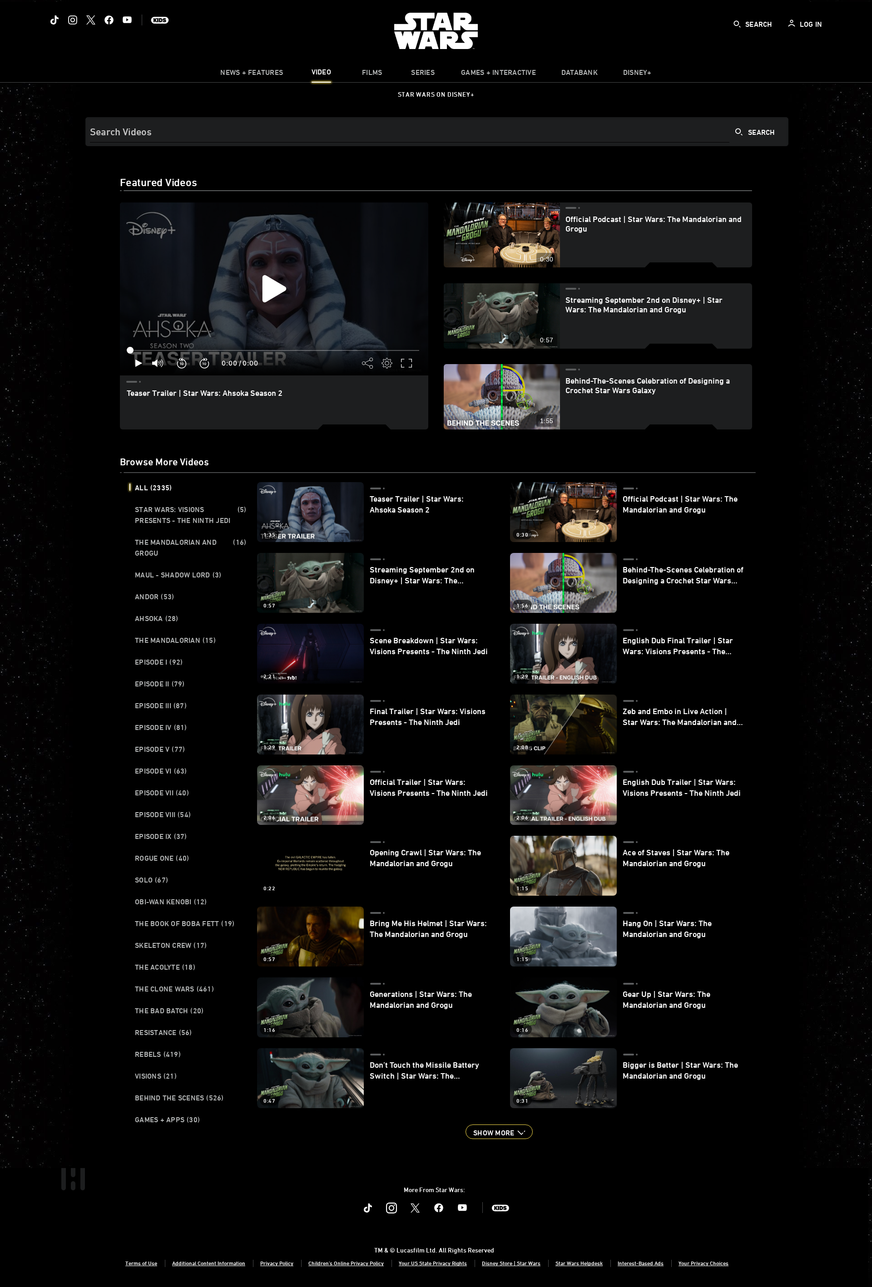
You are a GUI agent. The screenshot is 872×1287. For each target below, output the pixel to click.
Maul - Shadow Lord (178, 575)
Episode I (159, 662)
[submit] (737, 24)
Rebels (158, 1054)
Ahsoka (156, 618)
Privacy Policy (276, 1263)
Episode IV (161, 727)
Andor (154, 596)
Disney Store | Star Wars (511, 1263)
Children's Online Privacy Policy (346, 1263)
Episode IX (161, 836)
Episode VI (161, 771)
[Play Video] (274, 289)
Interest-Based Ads (641, 1263)
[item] (252, 74)
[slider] (274, 350)
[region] (274, 289)
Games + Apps (167, 1119)
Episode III (161, 705)
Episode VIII (163, 814)
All (153, 487)
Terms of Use (141, 1263)
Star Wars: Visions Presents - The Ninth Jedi (190, 514)
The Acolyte (165, 967)
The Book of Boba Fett (184, 923)
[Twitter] (90, 20)
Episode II (160, 684)
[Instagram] (72, 20)
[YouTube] (127, 20)
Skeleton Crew (171, 945)
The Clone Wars (174, 989)
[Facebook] (109, 20)
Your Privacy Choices (703, 1263)
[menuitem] (321, 74)
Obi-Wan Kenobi (171, 901)
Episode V (160, 749)
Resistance (163, 1032)
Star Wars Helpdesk (579, 1263)
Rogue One (162, 858)
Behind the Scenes (179, 1098)
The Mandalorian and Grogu (190, 547)
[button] (182, 363)
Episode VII (162, 793)
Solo (151, 880)
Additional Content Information (208, 1263)
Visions (156, 1076)
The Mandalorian (175, 640)
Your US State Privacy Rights (433, 1263)
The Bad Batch (169, 1010)
